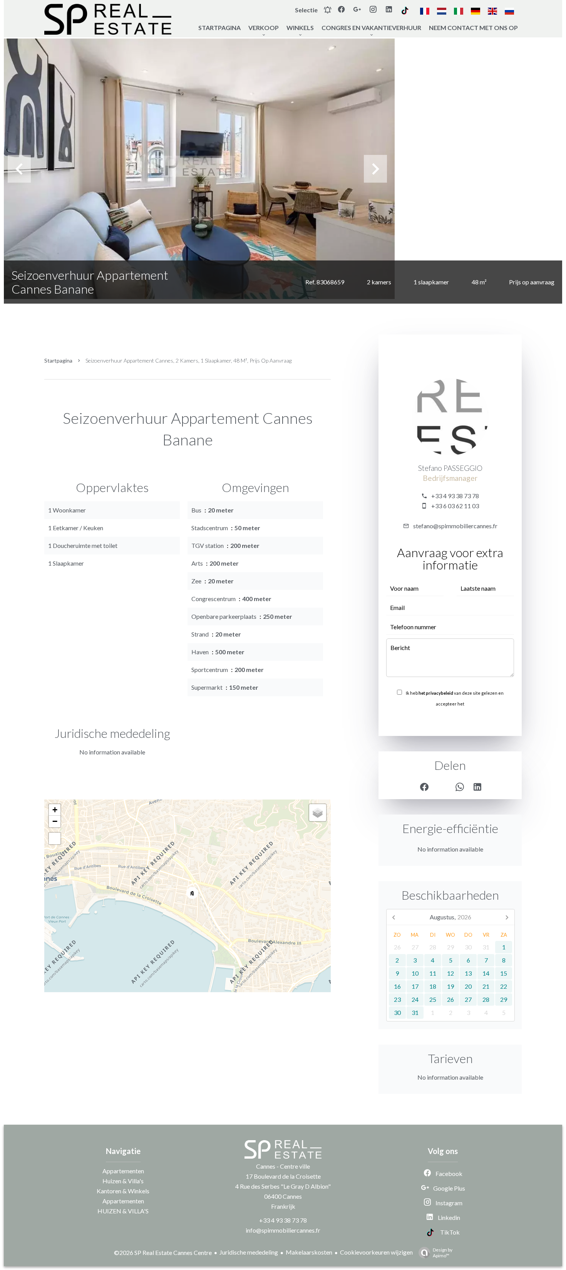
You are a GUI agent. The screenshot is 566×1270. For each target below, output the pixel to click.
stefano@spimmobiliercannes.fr (455, 525)
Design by (442, 1252)
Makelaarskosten (309, 1252)
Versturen (450, 720)
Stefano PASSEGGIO (450, 468)
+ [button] (54, 810)
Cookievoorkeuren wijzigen (376, 1252)
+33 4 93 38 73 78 (455, 495)
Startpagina (58, 360)
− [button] (54, 821)
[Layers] (317, 812)
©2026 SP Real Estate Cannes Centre (163, 1252)
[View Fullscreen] (54, 838)
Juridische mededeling (248, 1252)
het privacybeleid (436, 692)
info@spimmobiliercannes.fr (283, 1230)
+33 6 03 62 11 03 (455, 505)
